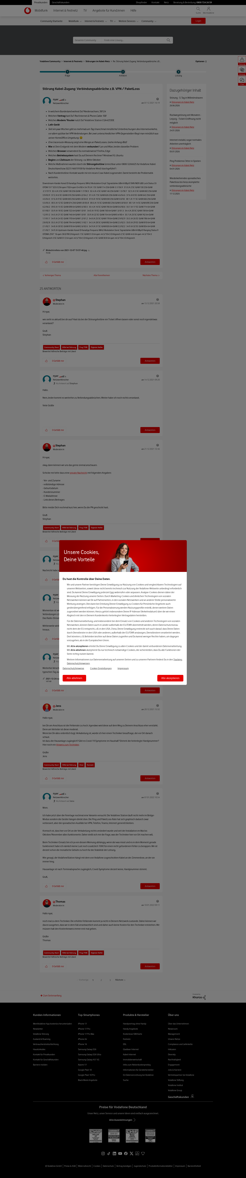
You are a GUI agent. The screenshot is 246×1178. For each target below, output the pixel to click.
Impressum (123, 668)
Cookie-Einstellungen (101, 668)
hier (112, 592)
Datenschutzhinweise (73, 668)
